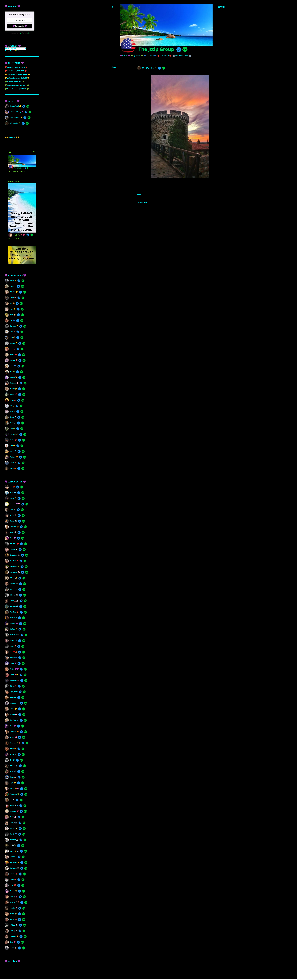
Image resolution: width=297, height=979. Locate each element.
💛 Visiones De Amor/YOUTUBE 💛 (17, 78)
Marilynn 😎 (14, 527)
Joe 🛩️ (12, 800)
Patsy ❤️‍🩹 (12, 885)
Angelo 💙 (13, 834)
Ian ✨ (12, 406)
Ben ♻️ (12, 371)
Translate (21, 51)
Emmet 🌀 (13, 640)
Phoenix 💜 (13, 623)
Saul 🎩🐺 (13, 931)
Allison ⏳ (13, 578)
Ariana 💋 (13, 354)
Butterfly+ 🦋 (14, 635)
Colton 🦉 (13, 948)
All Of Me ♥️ (14, 544)
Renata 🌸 (13, 714)
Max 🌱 (12, 411)
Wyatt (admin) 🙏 (16, 117)
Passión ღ (13, 618)
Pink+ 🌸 (12, 817)
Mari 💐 (12, 309)
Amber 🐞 (13, 919)
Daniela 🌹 (13, 874)
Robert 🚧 (13, 891)
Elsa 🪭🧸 (13, 652)
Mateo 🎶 (13, 754)
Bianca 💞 (13, 737)
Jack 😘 (12, 445)
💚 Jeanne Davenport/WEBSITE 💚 (17, 85)
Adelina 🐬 (13, 766)
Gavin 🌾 (12, 280)
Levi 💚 (12, 428)
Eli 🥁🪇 (12, 845)
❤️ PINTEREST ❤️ (164, 55)
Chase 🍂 (13, 463)
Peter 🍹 (12, 423)
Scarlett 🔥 (13, 828)
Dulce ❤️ (12, 879)
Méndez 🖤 (13, 583)
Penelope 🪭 (14, 612)
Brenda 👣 (13, 657)
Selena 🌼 (13, 709)
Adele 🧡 (12, 748)
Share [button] (113, 67)
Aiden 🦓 (13, 532)
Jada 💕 (12, 349)
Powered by (14, 33)
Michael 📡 (13, 925)
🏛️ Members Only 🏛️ (182, 55)
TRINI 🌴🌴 (13, 434)
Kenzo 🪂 (13, 515)
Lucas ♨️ (12, 400)
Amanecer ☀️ (14, 862)
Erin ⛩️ (12, 487)
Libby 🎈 (12, 646)
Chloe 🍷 (12, 417)
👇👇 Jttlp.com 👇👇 (12, 137)
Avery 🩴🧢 (13, 805)
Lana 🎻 (12, 509)
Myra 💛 (12, 783)
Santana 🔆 (13, 457)
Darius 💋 (13, 440)
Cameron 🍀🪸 (15, 743)
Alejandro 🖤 (14, 868)
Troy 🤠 (12, 337)
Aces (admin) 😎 (15, 106)
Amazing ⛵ (13, 840)
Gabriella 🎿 (14, 720)
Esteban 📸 (13, 595)
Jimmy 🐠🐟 (14, 851)
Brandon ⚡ (13, 326)
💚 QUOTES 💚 (137, 55)
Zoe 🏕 (12, 760)
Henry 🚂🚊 (14, 601)
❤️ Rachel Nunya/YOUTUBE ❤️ (15, 71)
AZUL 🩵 (12, 492)
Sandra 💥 (13, 377)
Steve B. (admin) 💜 (16, 112)
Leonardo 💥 (14, 731)
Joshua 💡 (13, 343)
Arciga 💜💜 (14, 669)
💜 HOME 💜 (125, 55)
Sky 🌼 (12, 303)
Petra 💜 (12, 538)
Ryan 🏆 (12, 315)
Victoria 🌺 (13, 360)
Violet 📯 (13, 498)
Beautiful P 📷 (14, 555)
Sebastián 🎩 (14, 680)
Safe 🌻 (12, 332)
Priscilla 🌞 (13, 292)
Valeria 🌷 (13, 908)
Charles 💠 (13, 549)
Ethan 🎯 (12, 297)
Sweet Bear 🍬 (14, 572)
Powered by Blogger (169, 968)
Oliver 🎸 (13, 686)
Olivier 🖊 (13, 857)
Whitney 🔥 (14, 936)
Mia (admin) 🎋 (15, 123)
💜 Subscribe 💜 (19, 26)
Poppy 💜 (13, 663)
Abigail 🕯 (12, 697)
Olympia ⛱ (13, 692)
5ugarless (174, 972)
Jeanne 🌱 (13, 589)
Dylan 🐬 (13, 451)
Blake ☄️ (12, 771)
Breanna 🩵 (13, 606)
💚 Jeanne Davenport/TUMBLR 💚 (17, 89)
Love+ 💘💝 (14, 675)
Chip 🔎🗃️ (13, 822)
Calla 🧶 (12, 942)
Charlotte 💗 (14, 811)
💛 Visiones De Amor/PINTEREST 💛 (17, 74)
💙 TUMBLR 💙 (150, 55)
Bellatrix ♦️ (13, 561)
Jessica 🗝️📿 (14, 902)
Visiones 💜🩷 (14, 504)
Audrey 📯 (13, 629)
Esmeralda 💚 (14, 566)
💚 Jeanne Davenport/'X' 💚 (14, 82)
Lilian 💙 (12, 366)
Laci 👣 (12, 320)
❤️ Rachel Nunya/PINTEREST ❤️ (16, 67)
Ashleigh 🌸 (14, 383)
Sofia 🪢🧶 (13, 896)
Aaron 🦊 (13, 777)
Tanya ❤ (12, 286)
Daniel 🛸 (13, 521)
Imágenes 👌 (14, 703)
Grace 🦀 (12, 468)
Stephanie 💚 (14, 794)
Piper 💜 (12, 726)
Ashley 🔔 (13, 389)
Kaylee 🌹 (13, 394)
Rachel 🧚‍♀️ (13, 914)
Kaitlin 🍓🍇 (14, 788)
